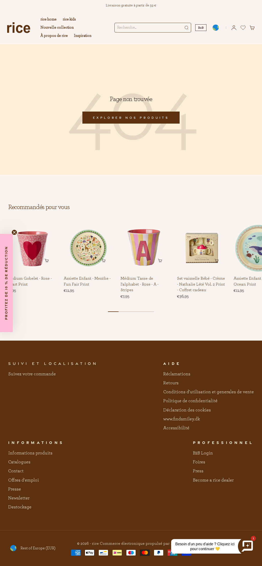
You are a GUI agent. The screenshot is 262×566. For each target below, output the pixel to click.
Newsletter (18, 498)
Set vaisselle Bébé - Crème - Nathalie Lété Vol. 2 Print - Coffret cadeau (201, 284)
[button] (48, 231)
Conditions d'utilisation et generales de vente (208, 392)
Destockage (19, 507)
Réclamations (176, 374)
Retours (171, 383)
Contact (16, 471)
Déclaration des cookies (187, 410)
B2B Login (203, 453)
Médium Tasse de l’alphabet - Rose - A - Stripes (139, 284)
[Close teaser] (14, 232)
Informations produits (30, 453)
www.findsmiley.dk (181, 419)
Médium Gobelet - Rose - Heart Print (29, 281)
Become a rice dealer (213, 480)
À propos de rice (54, 36)
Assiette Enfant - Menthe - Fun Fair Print (87, 281)
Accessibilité (176, 428)
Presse (14, 489)
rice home (48, 19)
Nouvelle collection (57, 27)
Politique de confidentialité (190, 401)
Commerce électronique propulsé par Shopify (142, 543)
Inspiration (82, 36)
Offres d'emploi (23, 480)
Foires (199, 462)
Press (198, 471)
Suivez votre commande (32, 374)
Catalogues (19, 462)
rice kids (69, 19)
